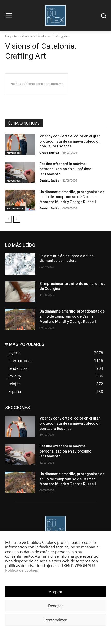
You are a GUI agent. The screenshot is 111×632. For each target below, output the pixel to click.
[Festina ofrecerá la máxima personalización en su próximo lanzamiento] (20, 172)
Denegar (55, 605)
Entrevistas (38, 410)
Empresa (74, 406)
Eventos (58, 410)
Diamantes (53, 406)
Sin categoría (76, 425)
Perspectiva (56, 421)
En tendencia (15, 208)
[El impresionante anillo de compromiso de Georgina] (20, 291)
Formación (29, 413)
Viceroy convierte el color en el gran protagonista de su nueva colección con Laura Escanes (70, 141)
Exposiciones (80, 410)
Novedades (14, 152)
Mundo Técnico (70, 417)
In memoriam (53, 413)
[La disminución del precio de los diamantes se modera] (20, 264)
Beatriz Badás (49, 180)
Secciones (98, 421)
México (47, 417)
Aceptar (55, 591)
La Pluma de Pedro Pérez (87, 413)
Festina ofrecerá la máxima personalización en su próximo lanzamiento (65, 169)
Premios (78, 421)
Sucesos (99, 425)
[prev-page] (8, 219)
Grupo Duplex (49, 152)
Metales (30, 417)
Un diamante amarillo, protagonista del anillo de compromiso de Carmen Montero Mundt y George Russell (72, 197)
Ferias (101, 410)
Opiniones (34, 421)
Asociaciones (29, 406)
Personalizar (56, 619)
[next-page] (16, 219)
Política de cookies (21, 570)
